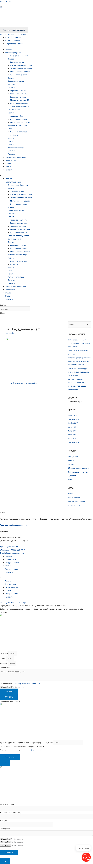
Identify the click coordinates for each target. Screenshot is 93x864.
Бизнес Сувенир (6, 1)
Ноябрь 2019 (73, 423)
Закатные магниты (18, 97)
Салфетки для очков (18, 132)
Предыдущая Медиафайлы (24, 383)
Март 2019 (72, 438)
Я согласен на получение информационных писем (22, 747)
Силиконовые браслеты (18, 56)
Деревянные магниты (19, 103)
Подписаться (10, 757)
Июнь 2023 (72, 415)
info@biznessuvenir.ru (14, 44)
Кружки (11, 78)
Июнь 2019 (72, 435)
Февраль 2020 (73, 419)
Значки (11, 59)
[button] (46, 175)
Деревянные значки (18, 75)
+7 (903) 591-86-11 (13, 40)
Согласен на (21, 684)
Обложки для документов (18, 106)
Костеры (11, 84)
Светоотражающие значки (21, 65)
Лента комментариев (76, 501)
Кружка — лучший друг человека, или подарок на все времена (78, 371)
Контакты (9, 170)
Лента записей (74, 497)
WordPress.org (74, 505)
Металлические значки (20, 72)
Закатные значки (17, 62)
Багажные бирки (15, 110)
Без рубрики (73, 456)
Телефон (4, 663)
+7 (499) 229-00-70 (13, 37)
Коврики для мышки (16, 81)
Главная (8, 49)
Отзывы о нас (10, 559)
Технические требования (15, 157)
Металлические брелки (20, 122)
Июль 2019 (72, 431)
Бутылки (11, 151)
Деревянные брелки (18, 119)
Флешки (11, 138)
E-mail (3, 658)
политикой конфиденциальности (32, 750)
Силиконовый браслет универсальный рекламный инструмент (79, 343)
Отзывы (8, 163)
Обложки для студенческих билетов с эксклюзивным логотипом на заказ (79, 361)
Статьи (8, 167)
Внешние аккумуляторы (17, 125)
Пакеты (11, 144)
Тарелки (11, 154)
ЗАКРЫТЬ (9, 697)
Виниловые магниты (18, 94)
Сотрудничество (12, 563)
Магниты (11, 87)
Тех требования (11, 569)
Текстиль (11, 129)
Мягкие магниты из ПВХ (20, 100)
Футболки (14, 135)
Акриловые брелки (18, 116)
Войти (70, 494)
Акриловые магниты (18, 91)
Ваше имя (4, 653)
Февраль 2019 (73, 442)
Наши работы (10, 160)
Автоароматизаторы (16, 148)
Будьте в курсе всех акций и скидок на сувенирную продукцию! (26, 743)
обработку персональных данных (26, 684)
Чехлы (10, 141)
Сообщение (5, 667)
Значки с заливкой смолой (21, 68)
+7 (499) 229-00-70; (10, 547)
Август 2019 (72, 427)
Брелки (11, 113)
